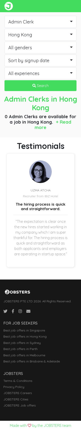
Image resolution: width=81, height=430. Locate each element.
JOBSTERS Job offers (19, 405)
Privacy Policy (13, 387)
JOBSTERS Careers (17, 393)
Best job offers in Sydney (22, 343)
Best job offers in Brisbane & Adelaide (31, 361)
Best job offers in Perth (20, 349)
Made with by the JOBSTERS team (40, 425)
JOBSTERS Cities (15, 399)
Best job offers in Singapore (24, 330)
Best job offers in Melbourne (24, 355)
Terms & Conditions (17, 381)
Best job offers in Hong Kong (25, 336)
